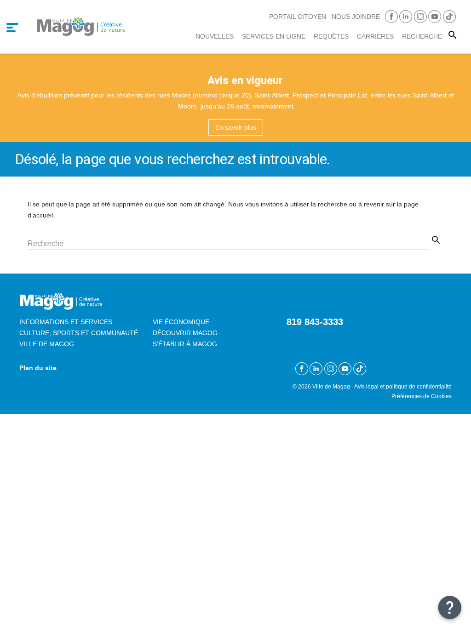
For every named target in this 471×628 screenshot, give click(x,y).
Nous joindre (356, 16)
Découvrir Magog (185, 333)
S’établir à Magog (185, 344)
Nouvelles (214, 36)
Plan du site (38, 367)
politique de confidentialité (419, 386)
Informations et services (65, 321)
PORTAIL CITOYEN (297, 16)
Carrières (375, 36)
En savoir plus (235, 127)
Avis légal (366, 386)
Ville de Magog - (333, 386)
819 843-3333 (315, 322)
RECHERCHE (422, 36)
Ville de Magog (46, 344)
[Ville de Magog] (81, 26)
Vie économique (181, 321)
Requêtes (331, 36)
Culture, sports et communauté (78, 333)
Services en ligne (273, 36)
